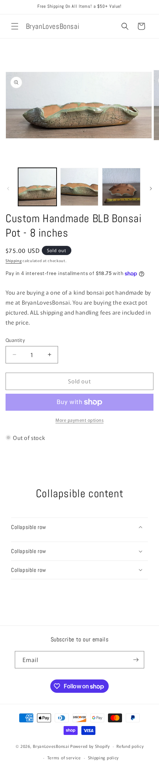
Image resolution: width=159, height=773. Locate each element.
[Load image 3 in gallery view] (121, 187)
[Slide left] (8, 188)
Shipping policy (103, 757)
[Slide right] (151, 188)
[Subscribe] (136, 659)
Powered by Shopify (90, 746)
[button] (15, 26)
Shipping (14, 260)
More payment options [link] (79, 420)
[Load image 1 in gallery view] (37, 187)
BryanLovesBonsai (51, 746)
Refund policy (129, 746)
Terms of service (64, 757)
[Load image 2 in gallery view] (79, 187)
